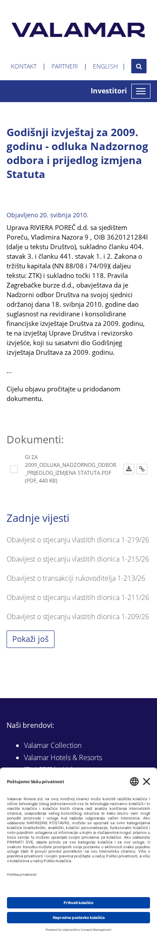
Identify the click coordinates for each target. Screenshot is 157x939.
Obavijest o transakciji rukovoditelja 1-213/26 (76, 578)
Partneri (64, 66)
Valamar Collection (53, 745)
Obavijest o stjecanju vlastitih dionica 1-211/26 (78, 597)
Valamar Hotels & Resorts (63, 757)
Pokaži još (30, 639)
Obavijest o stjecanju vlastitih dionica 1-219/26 (78, 540)
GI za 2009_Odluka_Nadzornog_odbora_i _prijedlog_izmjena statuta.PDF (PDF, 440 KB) (74, 468)
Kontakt (24, 66)
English (105, 66)
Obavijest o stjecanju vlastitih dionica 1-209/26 (78, 616)
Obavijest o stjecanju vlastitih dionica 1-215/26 (78, 559)
